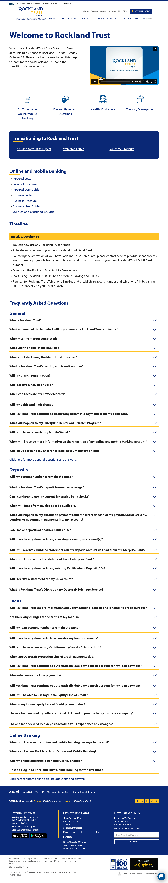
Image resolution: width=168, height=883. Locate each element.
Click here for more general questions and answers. (43, 459)
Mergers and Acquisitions (58, 792)
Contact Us (105, 11)
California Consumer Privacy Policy (40, 872)
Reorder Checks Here (22, 823)
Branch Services (70, 821)
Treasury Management (141, 109)
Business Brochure (25, 201)
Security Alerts (121, 821)
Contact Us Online (122, 824)
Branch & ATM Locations (125, 818)
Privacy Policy (16, 872)
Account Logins (142, 11)
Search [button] (149, 19)
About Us (116, 11)
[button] (84, 320)
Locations (84, 11)
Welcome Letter (73, 149)
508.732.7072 (52, 801)
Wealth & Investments (108, 18)
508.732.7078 (82, 801)
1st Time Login (27, 109)
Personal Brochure (25, 184)
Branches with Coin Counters (25, 830)
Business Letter (23, 195)
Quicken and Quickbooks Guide (33, 212)
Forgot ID (39, 792)
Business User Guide (26, 206)
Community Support (72, 828)
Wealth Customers (103, 109)
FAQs (125, 11)
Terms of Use (16, 875)
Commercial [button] (87, 18)
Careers (94, 11)
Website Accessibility (67, 872)
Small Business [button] (69, 18)
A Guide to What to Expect (34, 149)
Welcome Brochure (122, 149)
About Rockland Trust (73, 818)
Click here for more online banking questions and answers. (47, 779)
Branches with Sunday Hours (25, 826)
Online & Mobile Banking (84, 792)
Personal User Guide (26, 189)
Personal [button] (53, 18)
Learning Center (131, 18)
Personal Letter (22, 178)
